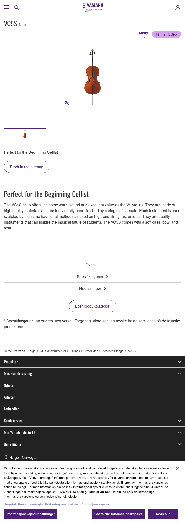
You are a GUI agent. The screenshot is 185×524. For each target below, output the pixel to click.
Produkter (91, 351)
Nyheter (9, 385)
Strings (75, 351)
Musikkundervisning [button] (18, 373)
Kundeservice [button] (13, 420)
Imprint (10, 504)
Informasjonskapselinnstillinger (31, 513)
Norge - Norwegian (23, 457)
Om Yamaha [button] (12, 444)
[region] (92, 492)
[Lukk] (177, 468)
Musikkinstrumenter (53, 351)
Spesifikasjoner (90, 276)
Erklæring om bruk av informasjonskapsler (77, 504)
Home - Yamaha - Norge (20, 351)
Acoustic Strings (112, 351)
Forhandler (11, 409)
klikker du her (99, 491)
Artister (9, 397)
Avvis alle (163, 513)
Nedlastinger (90, 288)
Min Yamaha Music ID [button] (19, 432)
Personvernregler (31, 504)
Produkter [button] (11, 362)
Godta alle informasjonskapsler (118, 513)
